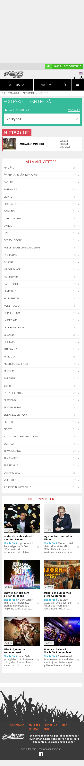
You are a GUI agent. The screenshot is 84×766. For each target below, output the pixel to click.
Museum (9, 371)
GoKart (8, 262)
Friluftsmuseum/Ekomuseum (22, 247)
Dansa (8, 225)
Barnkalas (10, 189)
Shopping (10, 400)
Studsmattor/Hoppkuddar (21, 436)
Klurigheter (12, 298)
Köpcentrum (12, 313)
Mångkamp (10, 349)
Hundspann (11, 276)
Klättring (10, 291)
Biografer (10, 204)
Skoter (8, 422)
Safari (7, 385)
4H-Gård (9, 167)
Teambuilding (12, 451)
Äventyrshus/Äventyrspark (21, 175)
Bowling (9, 211)
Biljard (8, 196)
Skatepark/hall (13, 407)
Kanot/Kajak (11, 284)
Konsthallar (12, 305)
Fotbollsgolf (12, 240)
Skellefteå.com (10, 93)
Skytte (8, 429)
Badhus (8, 182)
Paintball (9, 378)
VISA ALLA (74, 110)
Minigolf (9, 356)
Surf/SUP (9, 443)
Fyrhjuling (10, 255)
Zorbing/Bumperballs (17, 487)
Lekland (9, 334)
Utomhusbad (12, 472)
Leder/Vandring (14, 327)
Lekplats (9, 342)
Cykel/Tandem (12, 218)
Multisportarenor (16, 364)
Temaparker (11, 458)
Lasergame (10, 320)
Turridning (11, 465)
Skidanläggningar (15, 414)
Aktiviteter (28, 93)
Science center (13, 393)
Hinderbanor (12, 269)
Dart (7, 233)
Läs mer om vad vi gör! (61, 742)
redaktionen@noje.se (50, 749)
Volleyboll (11, 480)
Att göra (16, 84)
